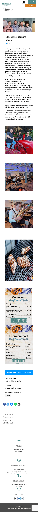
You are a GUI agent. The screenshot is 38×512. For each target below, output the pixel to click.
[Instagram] (15, 498)
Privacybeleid (19, 506)
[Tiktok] (23, 498)
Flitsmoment (28, 508)
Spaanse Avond (8, 417)
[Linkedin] (20, 498)
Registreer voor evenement (19, 372)
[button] (23, 1)
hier (26, 107)
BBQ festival (8, 423)
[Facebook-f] (18, 498)
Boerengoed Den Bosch (13, 388)
